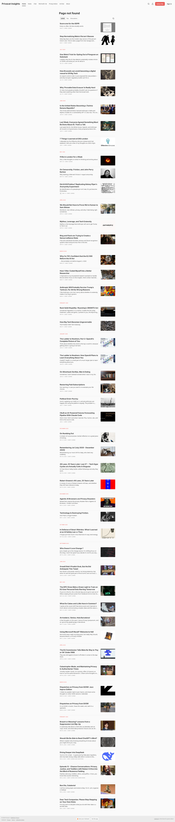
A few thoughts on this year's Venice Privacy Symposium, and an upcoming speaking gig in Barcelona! (79, 621)
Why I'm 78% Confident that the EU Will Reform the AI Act (76, 257)
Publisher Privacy (15, 818)
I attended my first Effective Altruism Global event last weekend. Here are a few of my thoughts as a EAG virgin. (78, 142)
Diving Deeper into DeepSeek (72, 752)
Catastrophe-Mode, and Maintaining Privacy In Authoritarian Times (78, 668)
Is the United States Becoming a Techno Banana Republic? (76, 107)
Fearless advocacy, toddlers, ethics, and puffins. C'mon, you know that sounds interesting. (78, 775)
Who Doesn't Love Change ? (71, 548)
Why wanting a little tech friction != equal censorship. (76, 174)
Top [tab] (67, 18)
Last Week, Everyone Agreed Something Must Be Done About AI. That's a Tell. (79, 123)
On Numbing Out (67, 433)
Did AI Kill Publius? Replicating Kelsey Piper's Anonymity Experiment (78, 185)
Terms (13, 820)
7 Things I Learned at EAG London (74, 139)
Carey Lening (68, 28)
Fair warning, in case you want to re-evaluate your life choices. (77, 388)
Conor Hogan (81, 777)
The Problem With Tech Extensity (70, 324)
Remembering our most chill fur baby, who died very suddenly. (76, 453)
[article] (87, 27)
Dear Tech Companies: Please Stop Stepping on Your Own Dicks (78, 801)
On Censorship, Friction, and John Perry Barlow (76, 171)
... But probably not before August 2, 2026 (73, 261)
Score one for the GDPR (69, 24)
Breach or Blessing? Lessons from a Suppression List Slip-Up (75, 723)
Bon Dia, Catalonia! (68, 785)
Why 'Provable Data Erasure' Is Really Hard (77, 88)
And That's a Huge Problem (68, 515)
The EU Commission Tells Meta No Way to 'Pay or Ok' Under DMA (79, 651)
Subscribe (160, 4)
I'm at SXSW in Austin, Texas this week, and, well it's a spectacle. (76, 707)
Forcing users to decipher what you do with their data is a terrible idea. (78, 805)
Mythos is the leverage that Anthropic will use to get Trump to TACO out (78, 225)
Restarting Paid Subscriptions (72, 385)
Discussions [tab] (73, 18)
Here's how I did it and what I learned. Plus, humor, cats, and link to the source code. (79, 419)
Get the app (95, 819)
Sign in (169, 4)
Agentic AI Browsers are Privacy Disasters (77, 499)
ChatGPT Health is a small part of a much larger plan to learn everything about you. (79, 361)
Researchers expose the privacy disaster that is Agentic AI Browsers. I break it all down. (78, 502)
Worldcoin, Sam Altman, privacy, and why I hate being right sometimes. (78, 211)
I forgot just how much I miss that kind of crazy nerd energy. (79, 534)
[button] (24, 4)
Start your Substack (84, 819)
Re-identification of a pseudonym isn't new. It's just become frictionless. (78, 190)
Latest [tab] (63, 18)
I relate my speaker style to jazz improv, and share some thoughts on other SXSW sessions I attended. (77, 693)
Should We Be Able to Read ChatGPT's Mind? (78, 738)
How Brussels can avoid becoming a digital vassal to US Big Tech (78, 72)
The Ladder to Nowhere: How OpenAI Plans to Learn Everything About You (79, 356)
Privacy (9, 820)
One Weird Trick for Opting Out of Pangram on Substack (79, 55)
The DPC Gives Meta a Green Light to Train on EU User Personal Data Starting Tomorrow (79, 588)
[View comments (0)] (73, 133)
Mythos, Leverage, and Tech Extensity (76, 221)
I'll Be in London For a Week (71, 157)
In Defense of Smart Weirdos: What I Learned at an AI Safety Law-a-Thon (78, 531)
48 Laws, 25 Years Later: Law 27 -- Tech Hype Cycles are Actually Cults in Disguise (79, 465)
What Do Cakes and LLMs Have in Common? (78, 604)
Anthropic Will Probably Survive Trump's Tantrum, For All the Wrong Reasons (77, 288)
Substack (156, 819)
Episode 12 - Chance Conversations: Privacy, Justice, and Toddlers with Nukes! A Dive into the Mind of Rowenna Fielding (79, 769)
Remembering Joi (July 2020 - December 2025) (77, 449)
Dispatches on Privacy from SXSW (74, 704)
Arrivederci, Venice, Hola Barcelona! (75, 618)
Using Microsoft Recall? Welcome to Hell (77, 632)
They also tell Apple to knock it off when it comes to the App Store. (78, 656)
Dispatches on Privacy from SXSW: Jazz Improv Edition (76, 688)
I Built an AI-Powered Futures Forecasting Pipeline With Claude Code (77, 414)
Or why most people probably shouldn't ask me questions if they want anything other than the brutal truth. (78, 91)
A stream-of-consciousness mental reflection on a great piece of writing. (79, 437)
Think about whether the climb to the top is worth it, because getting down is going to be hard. (79, 344)
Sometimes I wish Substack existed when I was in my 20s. (78, 374)
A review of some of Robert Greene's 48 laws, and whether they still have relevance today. (78, 484)
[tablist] (69, 18)
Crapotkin (80, 759)
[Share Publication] (152, 4)
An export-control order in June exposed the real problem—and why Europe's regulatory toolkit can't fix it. (78, 77)
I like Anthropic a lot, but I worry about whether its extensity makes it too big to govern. (79, 293)
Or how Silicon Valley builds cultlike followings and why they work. (79, 470)
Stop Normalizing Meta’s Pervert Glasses (77, 36)
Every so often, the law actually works (71, 26)
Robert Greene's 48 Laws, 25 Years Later (77, 481)
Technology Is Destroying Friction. (74, 513)
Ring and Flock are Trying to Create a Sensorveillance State (75, 237)
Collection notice (20, 820)
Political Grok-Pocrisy (69, 399)
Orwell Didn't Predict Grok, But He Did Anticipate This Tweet (75, 567)
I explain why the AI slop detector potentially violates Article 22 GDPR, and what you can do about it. (78, 60)
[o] (108, 770)
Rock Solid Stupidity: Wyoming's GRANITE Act (79, 308)
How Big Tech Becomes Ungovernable (76, 322)
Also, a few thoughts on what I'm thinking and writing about (79, 159)
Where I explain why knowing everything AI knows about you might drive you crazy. (78, 742)
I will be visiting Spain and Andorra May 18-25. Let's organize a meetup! (79, 789)
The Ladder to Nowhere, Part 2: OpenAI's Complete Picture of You (77, 340)
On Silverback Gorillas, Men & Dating (75, 372)
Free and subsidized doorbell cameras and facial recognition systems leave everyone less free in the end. (79, 241)
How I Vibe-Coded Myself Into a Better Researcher (76, 272)
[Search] (148, 4)
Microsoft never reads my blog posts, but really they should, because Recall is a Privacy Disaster (79, 635)
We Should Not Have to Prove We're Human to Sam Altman (79, 206)
